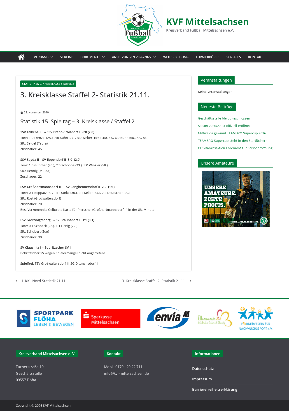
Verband (41, 57)
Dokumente (90, 57)
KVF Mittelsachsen (207, 21)
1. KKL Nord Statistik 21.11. (43, 280)
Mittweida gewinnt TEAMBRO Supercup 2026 (232, 133)
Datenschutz (203, 368)
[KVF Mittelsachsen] (21, 57)
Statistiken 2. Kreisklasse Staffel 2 (48, 84)
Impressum (202, 379)
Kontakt (255, 57)
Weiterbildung (176, 57)
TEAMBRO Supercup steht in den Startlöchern (233, 140)
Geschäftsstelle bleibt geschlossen (224, 118)
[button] (51, 57)
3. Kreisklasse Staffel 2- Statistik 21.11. (154, 280)
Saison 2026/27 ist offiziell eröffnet (224, 126)
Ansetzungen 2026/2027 (131, 57)
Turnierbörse (207, 57)
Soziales (233, 57)
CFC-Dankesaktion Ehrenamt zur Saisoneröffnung (235, 148)
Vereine (66, 57)
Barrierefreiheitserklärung (214, 389)
